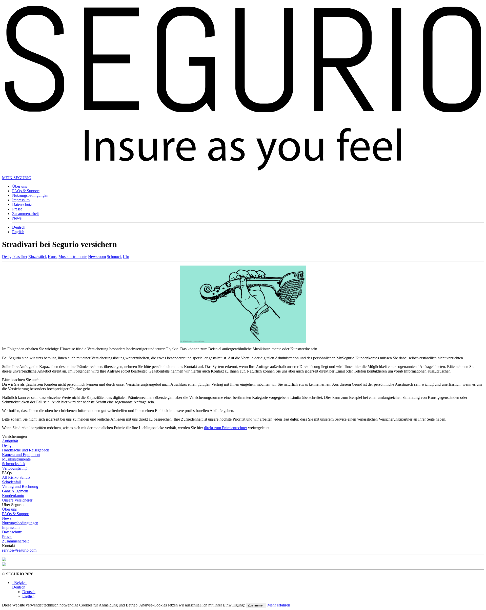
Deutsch (18, 227)
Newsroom (97, 256)
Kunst (52, 256)
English (18, 232)
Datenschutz (22, 204)
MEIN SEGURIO (16, 178)
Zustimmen (256, 605)
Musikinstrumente (72, 256)
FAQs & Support (25, 191)
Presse (17, 209)
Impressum (21, 200)
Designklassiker (14, 256)
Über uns (19, 186)
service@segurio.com (19, 550)
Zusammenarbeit (25, 213)
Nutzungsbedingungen (30, 195)
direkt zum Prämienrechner (225, 428)
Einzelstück (37, 256)
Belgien (19, 582)
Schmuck (114, 256)
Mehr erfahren (278, 605)
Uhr (126, 256)
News (17, 218)
